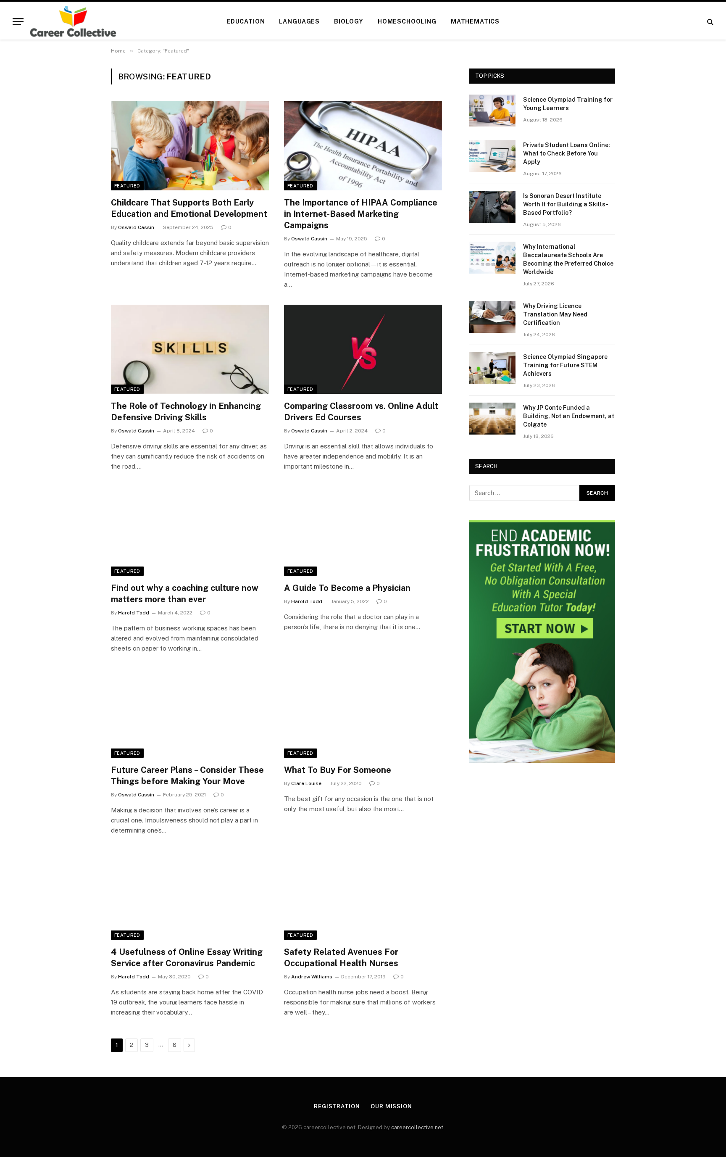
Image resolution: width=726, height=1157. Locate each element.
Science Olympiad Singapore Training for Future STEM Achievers (565, 365)
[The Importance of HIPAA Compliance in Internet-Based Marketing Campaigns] (363, 145)
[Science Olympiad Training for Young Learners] (492, 111)
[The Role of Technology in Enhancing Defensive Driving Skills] (190, 349)
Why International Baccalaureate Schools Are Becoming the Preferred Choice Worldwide (568, 259)
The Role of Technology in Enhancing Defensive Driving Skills (186, 411)
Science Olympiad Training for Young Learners (568, 103)
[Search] (709, 21)
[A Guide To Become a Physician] (363, 531)
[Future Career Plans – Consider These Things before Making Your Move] (190, 713)
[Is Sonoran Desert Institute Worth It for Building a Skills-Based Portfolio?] (492, 207)
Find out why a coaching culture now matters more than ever (184, 593)
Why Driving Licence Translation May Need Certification (555, 314)
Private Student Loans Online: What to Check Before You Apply (566, 153)
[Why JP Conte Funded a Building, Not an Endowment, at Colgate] (492, 419)
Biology (348, 21)
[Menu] (18, 21)
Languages (299, 21)
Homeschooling (407, 21)
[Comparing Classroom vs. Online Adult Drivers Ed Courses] (363, 349)
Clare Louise (306, 783)
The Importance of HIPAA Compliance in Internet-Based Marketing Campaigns (360, 214)
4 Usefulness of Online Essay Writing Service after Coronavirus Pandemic (187, 957)
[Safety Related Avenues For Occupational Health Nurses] (363, 895)
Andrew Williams (311, 977)
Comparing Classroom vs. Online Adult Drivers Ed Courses (361, 411)
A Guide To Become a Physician (348, 588)
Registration (337, 1106)
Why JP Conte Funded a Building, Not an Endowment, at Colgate (568, 416)
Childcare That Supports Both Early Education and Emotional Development (189, 208)
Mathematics (475, 21)
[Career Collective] (73, 21)
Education (245, 21)
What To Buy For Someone (337, 770)
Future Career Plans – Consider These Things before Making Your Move (187, 775)
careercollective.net (417, 1127)
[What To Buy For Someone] (363, 713)
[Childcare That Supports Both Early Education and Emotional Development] (190, 145)
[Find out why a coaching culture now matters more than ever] (190, 531)
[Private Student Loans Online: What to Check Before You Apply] (492, 156)
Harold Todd (133, 613)
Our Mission (391, 1106)
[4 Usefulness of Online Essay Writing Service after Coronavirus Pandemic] (190, 895)
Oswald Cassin (136, 227)
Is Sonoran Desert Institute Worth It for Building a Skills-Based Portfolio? (565, 204)
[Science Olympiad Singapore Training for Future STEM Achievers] (492, 368)
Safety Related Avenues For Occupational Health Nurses (341, 957)
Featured (127, 185)
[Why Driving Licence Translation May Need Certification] (492, 317)
